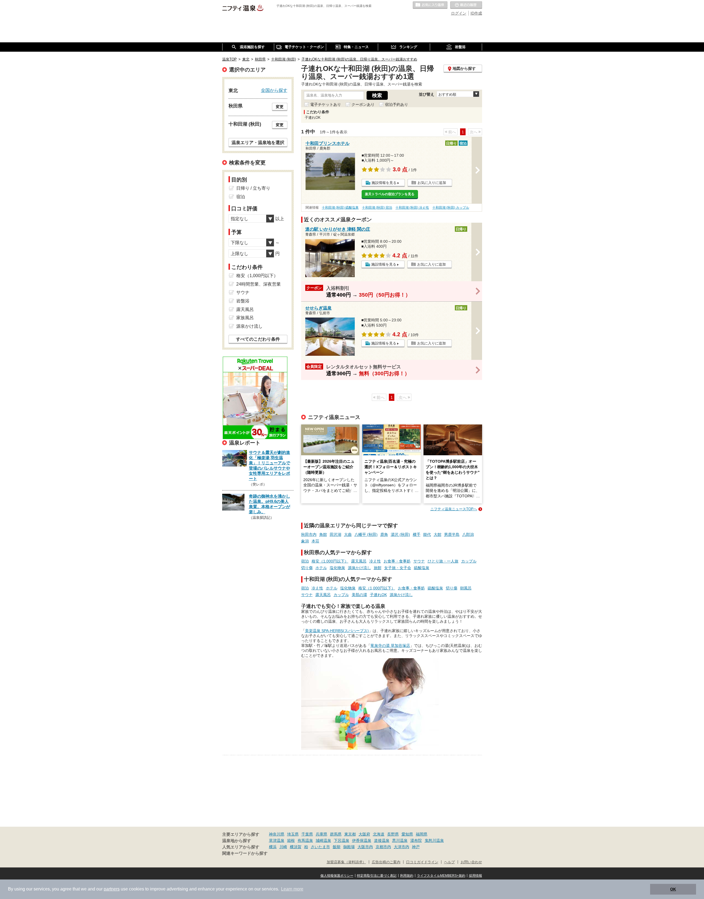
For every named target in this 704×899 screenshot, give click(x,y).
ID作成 (476, 13)
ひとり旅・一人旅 (443, 561)
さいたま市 (320, 847)
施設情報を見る (384, 183)
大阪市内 (365, 847)
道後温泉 (381, 840)
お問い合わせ (471, 862)
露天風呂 (359, 561)
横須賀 (295, 847)
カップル (469, 561)
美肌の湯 (359, 594)
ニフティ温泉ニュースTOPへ (453, 509)
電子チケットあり (325, 104)
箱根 (291, 840)
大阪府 (364, 834)
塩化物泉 (337, 568)
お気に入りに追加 (431, 183)
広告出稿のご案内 (386, 862)
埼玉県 (293, 834)
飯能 (336, 847)
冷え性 (375, 561)
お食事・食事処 (397, 561)
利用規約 (406, 876)
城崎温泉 (323, 840)
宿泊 (305, 561)
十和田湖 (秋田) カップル (450, 207)
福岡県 (421, 834)
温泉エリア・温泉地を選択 (258, 142)
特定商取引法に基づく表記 (377, 876)
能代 (427, 534)
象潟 (305, 541)
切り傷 (307, 568)
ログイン (458, 13)
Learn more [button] (292, 889)
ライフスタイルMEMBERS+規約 (441, 876)
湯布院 (416, 840)
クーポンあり (363, 104)
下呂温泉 (341, 840)
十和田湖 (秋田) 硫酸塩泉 (340, 207)
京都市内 (383, 847)
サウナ (419, 561)
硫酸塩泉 (421, 568)
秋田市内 (309, 534)
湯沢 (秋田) (400, 534)
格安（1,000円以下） (330, 561)
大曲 (348, 534)
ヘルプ (449, 862)
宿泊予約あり (396, 104)
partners (112, 889)
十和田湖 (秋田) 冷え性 (412, 207)
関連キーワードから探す (245, 853)
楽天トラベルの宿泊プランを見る (389, 194)
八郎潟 (468, 534)
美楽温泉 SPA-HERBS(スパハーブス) (337, 630)
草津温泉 (276, 840)
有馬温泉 (305, 840)
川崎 (283, 847)
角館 (323, 534)
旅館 (377, 568)
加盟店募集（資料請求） (346, 862)
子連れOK (378, 594)
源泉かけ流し (359, 568)
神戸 (416, 847)
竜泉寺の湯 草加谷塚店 (390, 645)
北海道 (378, 834)
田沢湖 (335, 534)
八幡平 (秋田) (366, 534)
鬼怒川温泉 (434, 840)
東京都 (350, 834)
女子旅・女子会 (397, 568)
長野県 (393, 834)
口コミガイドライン (422, 862)
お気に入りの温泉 (430, 5)
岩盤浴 (242, 301)
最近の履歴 (466, 5)
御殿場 (349, 847)
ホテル (321, 568)
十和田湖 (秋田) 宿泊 (377, 207)
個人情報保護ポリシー (336, 876)
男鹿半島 (452, 534)
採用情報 (475, 876)
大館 (437, 534)
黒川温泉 (400, 840)
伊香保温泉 (361, 840)
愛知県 (407, 834)
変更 (280, 106)
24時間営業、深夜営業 (258, 284)
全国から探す (274, 90)
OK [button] (673, 889)
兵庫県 (321, 834)
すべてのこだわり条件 (258, 339)
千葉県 (307, 834)
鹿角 (384, 534)
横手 (416, 534)
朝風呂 (466, 588)
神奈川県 (276, 834)
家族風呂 (245, 317)
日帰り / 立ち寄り (253, 188)
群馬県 (336, 834)
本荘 (315, 541)
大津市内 (401, 847)
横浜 (273, 847)
